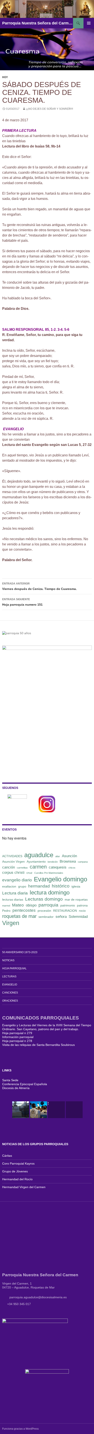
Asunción (69, 856)
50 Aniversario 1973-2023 (19, 952)
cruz (29, 872)
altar (57, 856)
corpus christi (13, 872)
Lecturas (9, 976)
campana (83, 861)
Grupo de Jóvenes (15, 1171)
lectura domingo (50, 892)
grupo (22, 886)
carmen (38, 867)
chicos (71, 867)
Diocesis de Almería (16, 1088)
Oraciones (10, 1000)
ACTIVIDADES (12, 856)
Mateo (18, 905)
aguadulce (38, 854)
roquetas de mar (19, 916)
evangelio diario (17, 880)
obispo (31, 905)
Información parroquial (17, 1037)
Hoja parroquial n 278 (17, 1041)
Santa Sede (10, 1080)
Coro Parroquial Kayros (18, 1163)
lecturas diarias (12, 899)
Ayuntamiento (36, 861)
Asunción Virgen (13, 861)
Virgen (10, 923)
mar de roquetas (76, 899)
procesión (44, 910)
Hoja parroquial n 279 (17, 1033)
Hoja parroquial (14, 968)
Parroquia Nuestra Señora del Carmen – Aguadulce (37, 23)
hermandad (39, 886)
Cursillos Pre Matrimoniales (48, 873)
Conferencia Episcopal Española (24, 1084)
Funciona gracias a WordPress (20, 1428)
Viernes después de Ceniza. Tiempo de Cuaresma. (39, 586)
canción (8, 867)
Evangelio (9, 984)
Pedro (6, 910)
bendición (53, 861)
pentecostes (24, 910)
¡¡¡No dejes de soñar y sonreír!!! (49, 108)
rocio (82, 910)
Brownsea (68, 861)
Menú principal (89, 23)
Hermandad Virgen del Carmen (23, 1187)
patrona (82, 905)
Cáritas (7, 1155)
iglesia (75, 886)
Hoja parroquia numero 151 (22, 602)
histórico (61, 885)
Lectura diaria (15, 893)
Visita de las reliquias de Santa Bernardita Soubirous (38, 1045)
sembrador (46, 916)
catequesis (57, 867)
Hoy (5, 77)
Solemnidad (78, 917)
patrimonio (67, 905)
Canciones (10, 992)
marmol (6, 905)
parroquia (48, 904)
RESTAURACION (65, 910)
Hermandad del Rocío (17, 1179)
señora (61, 917)
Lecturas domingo (44, 898)
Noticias (8, 960)
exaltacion (9, 886)
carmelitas (22, 867)
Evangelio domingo (60, 879)
